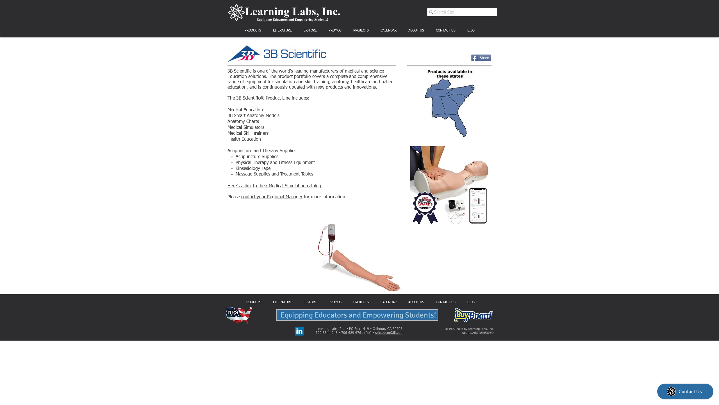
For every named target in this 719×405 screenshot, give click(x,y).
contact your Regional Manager (271, 197)
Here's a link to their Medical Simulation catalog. (274, 186)
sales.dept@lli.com (389, 333)
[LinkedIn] (299, 331)
